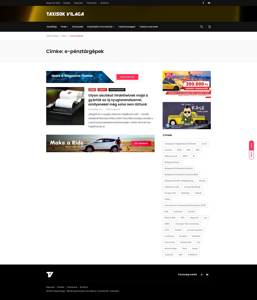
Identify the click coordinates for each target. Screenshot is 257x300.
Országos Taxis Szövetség (187, 224)
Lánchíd (191, 211)
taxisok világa (171, 248)
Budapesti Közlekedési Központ (179, 168)
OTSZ (167, 230)
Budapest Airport (172, 162)
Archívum (105, 3)
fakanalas (185, 193)
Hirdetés (66, 3)
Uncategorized (117, 90)
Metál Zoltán (170, 218)
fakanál (198, 193)
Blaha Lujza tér (171, 156)
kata (166, 211)
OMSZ (167, 224)
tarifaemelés (186, 242)
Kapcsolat (78, 3)
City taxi (202, 181)
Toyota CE (169, 255)
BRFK (185, 156)
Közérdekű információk (99, 26)
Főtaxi (167, 199)
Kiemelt (102, 90)
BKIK (179, 150)
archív (204, 144)
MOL (183, 218)
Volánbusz (192, 255)
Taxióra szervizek (148, 26)
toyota (195, 248)
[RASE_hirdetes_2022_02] (187, 115)
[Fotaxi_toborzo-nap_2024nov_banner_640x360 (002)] (187, 84)
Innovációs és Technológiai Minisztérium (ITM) (185, 205)
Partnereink (92, 3)
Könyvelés (77, 26)
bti (194, 156)
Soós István (170, 242)
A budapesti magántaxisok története (180, 144)
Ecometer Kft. (103, 291)
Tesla (184, 248)
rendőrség (169, 236)
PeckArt (178, 230)
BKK (188, 150)
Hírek (63, 26)
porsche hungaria (195, 230)
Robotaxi (196, 236)
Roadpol (183, 236)
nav (205, 218)
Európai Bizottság (192, 187)
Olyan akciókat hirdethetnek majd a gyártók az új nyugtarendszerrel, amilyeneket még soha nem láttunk (118, 100)
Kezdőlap (52, 26)
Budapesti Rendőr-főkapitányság (179, 181)
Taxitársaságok (126, 26)
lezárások (178, 211)
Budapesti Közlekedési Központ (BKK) (181, 174)
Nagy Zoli (194, 218)
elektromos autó (172, 187)
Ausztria (168, 150)
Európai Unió (170, 193)
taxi (198, 242)
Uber (181, 255)
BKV (197, 150)
